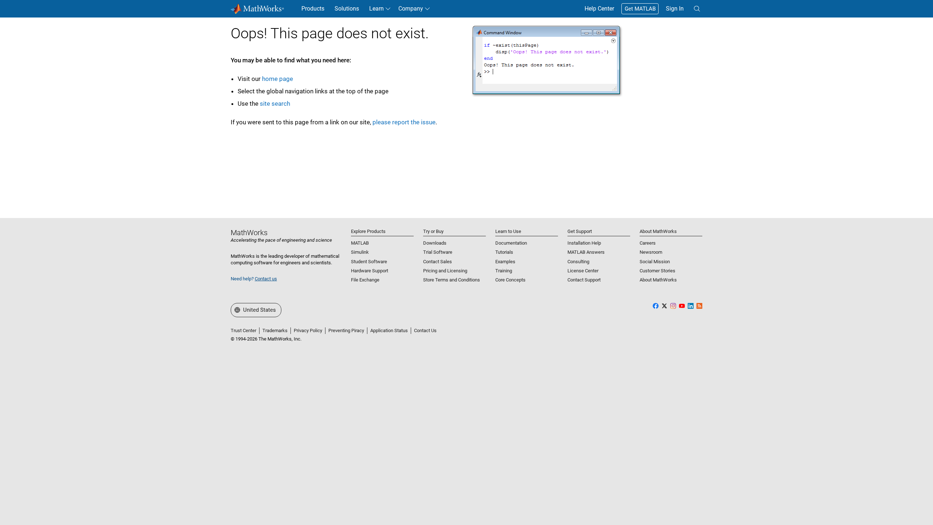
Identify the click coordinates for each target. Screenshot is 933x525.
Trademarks (275, 330)
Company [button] (410, 8)
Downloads (434, 243)
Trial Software (437, 252)
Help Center (599, 8)
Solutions (347, 8)
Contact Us (425, 330)
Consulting (578, 261)
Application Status (389, 330)
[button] (697, 9)
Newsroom (651, 252)
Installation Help (584, 243)
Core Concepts (510, 280)
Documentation (511, 243)
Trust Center (243, 330)
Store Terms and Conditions (451, 280)
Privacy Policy (308, 330)
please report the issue (404, 122)
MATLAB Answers (586, 252)
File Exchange (365, 280)
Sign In (675, 8)
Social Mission (655, 261)
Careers (648, 243)
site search (275, 103)
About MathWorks (658, 280)
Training (503, 270)
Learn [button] (376, 8)
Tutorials (504, 252)
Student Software (369, 261)
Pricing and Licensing (445, 270)
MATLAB (360, 243)
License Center (582, 270)
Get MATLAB (640, 8)
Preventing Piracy (346, 330)
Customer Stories (657, 270)
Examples (505, 261)
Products (312, 8)
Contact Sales (437, 261)
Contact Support (584, 280)
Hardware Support (369, 270)
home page (277, 78)
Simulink (360, 252)
